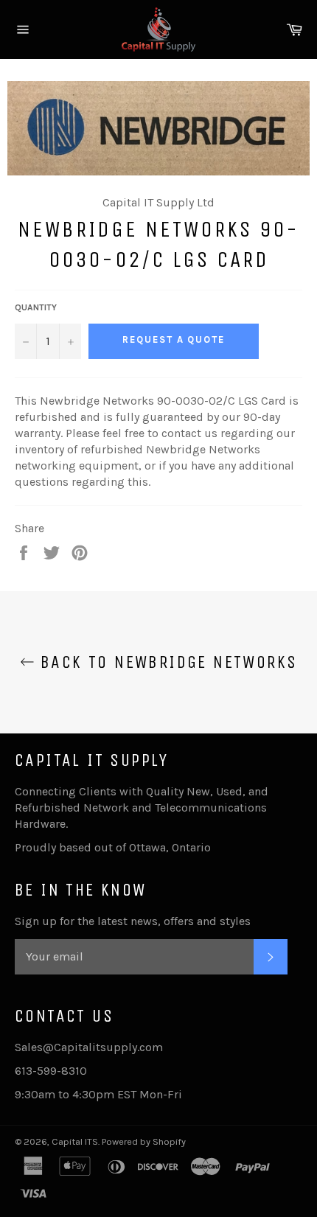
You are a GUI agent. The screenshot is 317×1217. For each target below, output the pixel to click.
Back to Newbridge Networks (166, 662)
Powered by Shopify (144, 1141)
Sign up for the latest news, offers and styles (133, 921)
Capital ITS (75, 1141)
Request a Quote (173, 339)
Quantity (36, 307)
